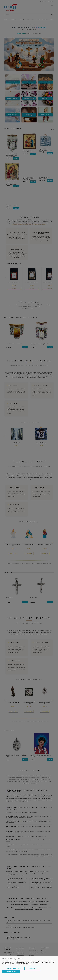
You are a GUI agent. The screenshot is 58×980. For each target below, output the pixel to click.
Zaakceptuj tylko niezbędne (13, 968)
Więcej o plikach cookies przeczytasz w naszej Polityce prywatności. (16, 965)
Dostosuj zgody (32, 968)
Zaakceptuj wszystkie (11, 971)
